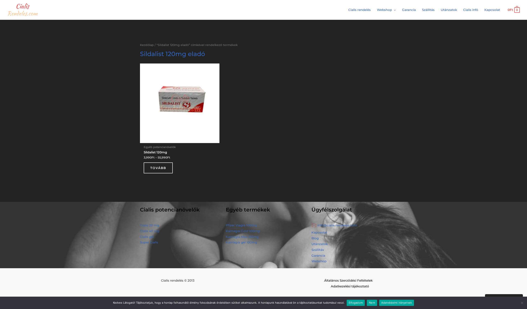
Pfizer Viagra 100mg (241, 225)
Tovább (158, 168)
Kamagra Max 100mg (242, 237)
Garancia (318, 255)
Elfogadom (356, 302)
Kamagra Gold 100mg (243, 231)
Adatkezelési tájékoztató (350, 286)
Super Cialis (149, 242)
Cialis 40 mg (149, 231)
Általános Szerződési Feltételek (348, 280)
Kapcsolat (319, 232)
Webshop (318, 261)
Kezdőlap (147, 45)
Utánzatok (319, 244)
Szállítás (317, 250)
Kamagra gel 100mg (241, 242)
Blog (315, 238)
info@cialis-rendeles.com (337, 225)
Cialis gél (147, 237)
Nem (372, 302)
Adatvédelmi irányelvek (396, 302)
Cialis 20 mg (149, 225)
